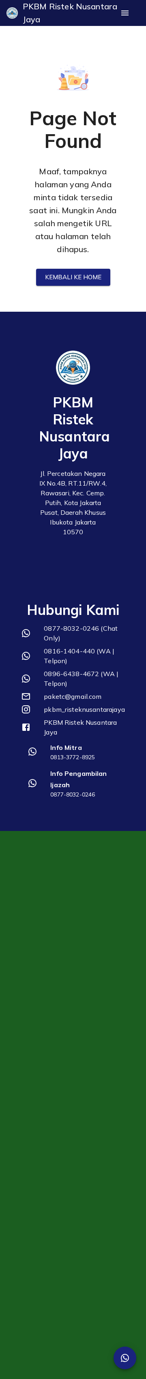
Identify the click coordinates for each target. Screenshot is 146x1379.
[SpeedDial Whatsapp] (125, 1358)
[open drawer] (125, 13)
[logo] (12, 13)
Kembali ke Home (73, 277)
